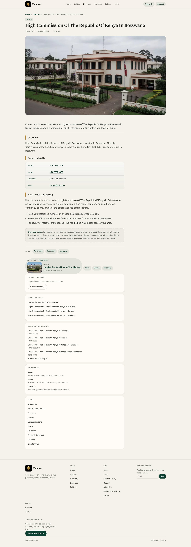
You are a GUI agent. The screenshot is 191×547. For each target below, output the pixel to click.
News (68, 4)
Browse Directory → (37, 287)
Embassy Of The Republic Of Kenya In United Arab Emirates (53, 345)
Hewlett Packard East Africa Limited (43, 302)
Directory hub (33, 444)
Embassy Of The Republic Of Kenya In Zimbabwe (49, 331)
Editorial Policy (109, 478)
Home (27, 14)
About (105, 470)
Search (149, 4)
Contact (160, 4)
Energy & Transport (36, 435)
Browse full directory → (38, 358)
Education (32, 431)
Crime (30, 426)
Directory (87, 4)
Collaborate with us (111, 491)
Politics (108, 4)
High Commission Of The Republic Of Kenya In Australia (51, 307)
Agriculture (32, 404)
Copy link (63, 251)
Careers (31, 417)
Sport (116, 4)
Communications (35, 422)
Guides (77, 4)
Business (98, 4)
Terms (28, 512)
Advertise (107, 487)
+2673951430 (56, 172)
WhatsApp (38, 251)
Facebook (51, 251)
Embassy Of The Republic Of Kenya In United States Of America (55, 352)
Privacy (28, 508)
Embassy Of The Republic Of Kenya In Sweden (47, 338)
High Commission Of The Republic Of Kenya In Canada (51, 311)
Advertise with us (36, 533)
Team (105, 474)
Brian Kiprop (44, 31)
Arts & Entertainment (36, 409)
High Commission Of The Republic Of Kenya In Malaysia (51, 315)
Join (162, 476)
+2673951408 (56, 165)
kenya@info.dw (57, 185)
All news (31, 439)
